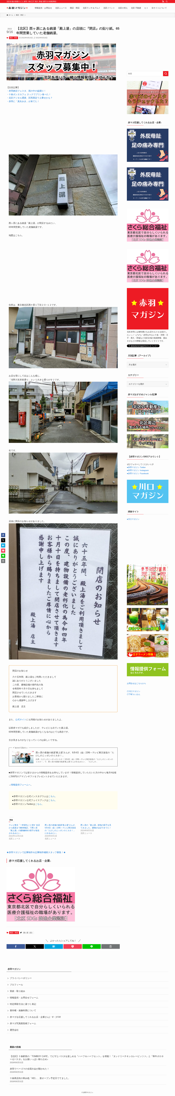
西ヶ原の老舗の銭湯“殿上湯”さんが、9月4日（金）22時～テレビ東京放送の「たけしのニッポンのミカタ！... (75, 754)
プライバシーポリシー (21, 978)
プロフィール (16, 985)
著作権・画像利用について (23, 1010)
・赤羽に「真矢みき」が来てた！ (23, 101)
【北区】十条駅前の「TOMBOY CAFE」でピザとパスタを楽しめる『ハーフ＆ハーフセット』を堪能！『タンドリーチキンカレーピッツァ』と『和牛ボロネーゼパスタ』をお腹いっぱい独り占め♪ (87, 1059)
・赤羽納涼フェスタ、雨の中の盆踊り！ (26, 91)
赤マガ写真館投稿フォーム (23, 1023)
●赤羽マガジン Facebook (138, 473)
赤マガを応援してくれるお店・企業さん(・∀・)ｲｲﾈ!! (35, 1017)
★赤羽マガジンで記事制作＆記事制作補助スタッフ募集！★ (36, 852)
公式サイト (20, 719)
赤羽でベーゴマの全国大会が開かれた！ (29, 1070)
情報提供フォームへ (21, 785)
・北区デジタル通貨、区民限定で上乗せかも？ (29, 98)
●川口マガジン (133, 519)
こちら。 (52, 796)
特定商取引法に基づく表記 (23, 1004)
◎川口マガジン (133, 691)
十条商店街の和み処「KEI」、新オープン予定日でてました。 (40, 1080)
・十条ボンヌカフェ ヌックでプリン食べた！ (29, 94)
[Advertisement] (63, 127)
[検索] (166, 1)
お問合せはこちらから (136, 683)
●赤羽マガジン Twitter (136, 467)
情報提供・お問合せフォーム (24, 997)
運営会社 (14, 1030)
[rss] (163, 1)
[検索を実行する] (165, 73)
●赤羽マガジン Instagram (138, 470)
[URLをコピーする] (110, 946)
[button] (16, 946)
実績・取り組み (17, 991)
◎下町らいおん (133, 694)
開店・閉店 (13, 38)
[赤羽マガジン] (17, 8)
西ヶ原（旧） (28, 933)
